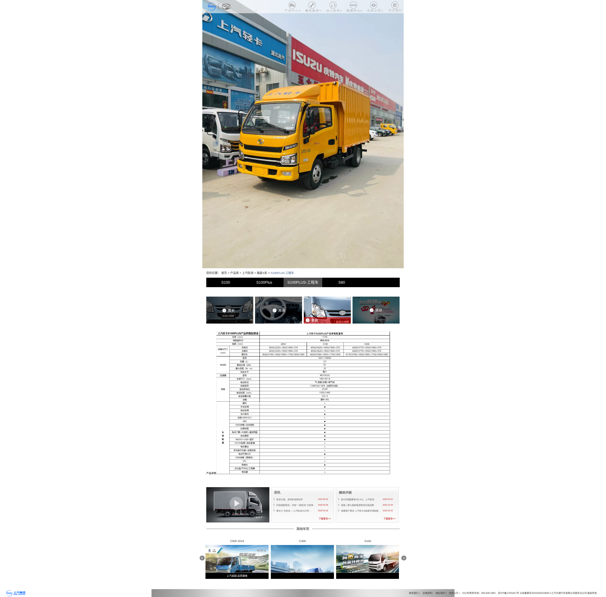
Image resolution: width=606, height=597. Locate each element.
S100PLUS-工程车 (302, 282)
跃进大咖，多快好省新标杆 (289, 499)
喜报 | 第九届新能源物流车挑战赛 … (359, 505)
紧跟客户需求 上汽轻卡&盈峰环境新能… (361, 511)
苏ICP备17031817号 (508, 593)
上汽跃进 (247, 273)
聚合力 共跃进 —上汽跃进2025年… (293, 511)
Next (403, 558)
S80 (341, 282)
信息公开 (453, 593)
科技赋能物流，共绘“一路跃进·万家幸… (295, 505)
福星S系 (262, 273)
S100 (225, 282)
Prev (202, 558)
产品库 (234, 273)
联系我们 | (414, 593)
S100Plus (264, 282)
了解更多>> (325, 518)
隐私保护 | (441, 593)
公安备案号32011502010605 (534, 593)
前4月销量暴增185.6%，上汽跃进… (358, 499)
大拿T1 (367, 541)
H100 (302, 541)
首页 (224, 273)
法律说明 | (427, 593)
